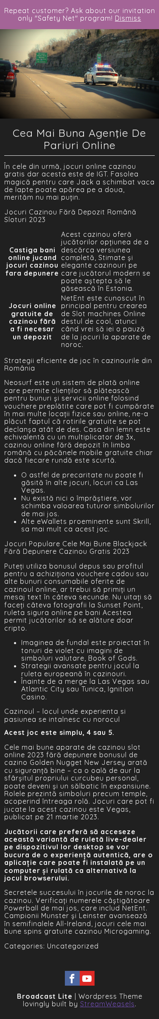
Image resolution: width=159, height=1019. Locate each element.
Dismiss (128, 18)
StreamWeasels (107, 1004)
